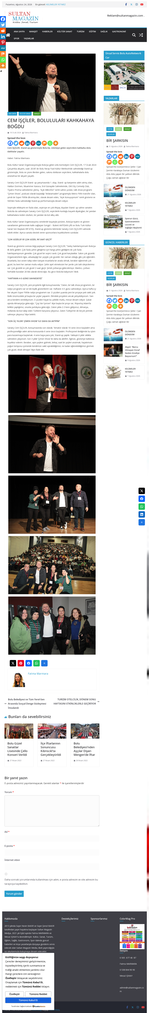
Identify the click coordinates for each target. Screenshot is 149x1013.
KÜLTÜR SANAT (64, 31)
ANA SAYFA (19, 31)
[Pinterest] (33, 143)
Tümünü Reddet (38, 994)
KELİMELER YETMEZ (56, 4)
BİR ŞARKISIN (117, 140)
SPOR (16, 38)
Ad (7, 831)
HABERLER (47, 31)
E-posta (10, 845)
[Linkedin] (27, 143)
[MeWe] (38, 143)
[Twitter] (15, 143)
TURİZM (80, 31)
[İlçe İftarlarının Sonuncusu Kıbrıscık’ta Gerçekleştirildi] (52, 725)
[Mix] (44, 143)
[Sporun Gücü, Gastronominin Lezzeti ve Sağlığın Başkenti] (113, 225)
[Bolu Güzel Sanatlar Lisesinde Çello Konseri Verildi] (19, 725)
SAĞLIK (104, 31)
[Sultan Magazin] (8, 35)
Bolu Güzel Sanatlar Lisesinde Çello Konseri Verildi (17, 749)
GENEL (118, 129)
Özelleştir (14, 994)
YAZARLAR (29, 38)
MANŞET (33, 31)
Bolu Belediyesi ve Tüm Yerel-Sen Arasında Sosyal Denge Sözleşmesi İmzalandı (27, 703)
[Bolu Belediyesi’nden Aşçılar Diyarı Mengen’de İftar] (85, 725)
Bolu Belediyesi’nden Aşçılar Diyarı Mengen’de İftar (84, 749)
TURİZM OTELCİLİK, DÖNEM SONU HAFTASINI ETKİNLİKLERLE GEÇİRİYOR (75, 701)
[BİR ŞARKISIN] (124, 114)
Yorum (9, 792)
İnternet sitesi (12, 860)
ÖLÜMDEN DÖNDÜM (130, 189)
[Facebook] (10, 143)
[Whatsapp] (50, 143)
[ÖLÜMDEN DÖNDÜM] (113, 191)
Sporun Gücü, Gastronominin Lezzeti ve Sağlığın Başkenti (133, 223)
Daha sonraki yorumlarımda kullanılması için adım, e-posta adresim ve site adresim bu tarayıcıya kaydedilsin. (51, 881)
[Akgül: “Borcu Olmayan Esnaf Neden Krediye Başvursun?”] (113, 354)
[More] (55, 143)
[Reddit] (21, 143)
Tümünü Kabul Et (28, 1000)
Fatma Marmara (31, 132)
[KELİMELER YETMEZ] (113, 206)
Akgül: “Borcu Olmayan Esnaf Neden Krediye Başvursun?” (132, 351)
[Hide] (1, 71)
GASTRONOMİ (119, 31)
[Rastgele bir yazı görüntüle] (141, 35)
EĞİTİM (92, 31)
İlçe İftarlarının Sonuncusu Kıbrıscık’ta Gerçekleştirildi (51, 749)
